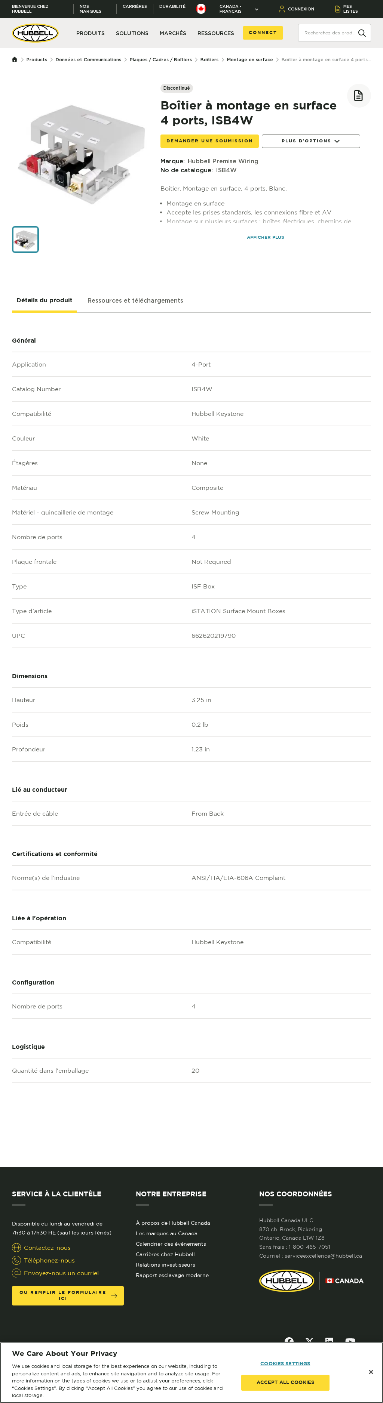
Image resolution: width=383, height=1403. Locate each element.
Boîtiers (209, 59)
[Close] (371, 1372)
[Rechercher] (362, 32)
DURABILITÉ (172, 6)
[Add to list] (359, 96)
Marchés (173, 33)
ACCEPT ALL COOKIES (285, 1383)
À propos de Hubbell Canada (173, 1223)
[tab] (44, 301)
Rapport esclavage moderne (172, 1275)
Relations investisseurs (165, 1265)
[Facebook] (289, 1342)
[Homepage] (16, 60)
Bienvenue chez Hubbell (30, 9)
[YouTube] (350, 1342)
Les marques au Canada (166, 1233)
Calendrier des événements (171, 1244)
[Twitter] (309, 1342)
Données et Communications (88, 59)
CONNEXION (301, 9)
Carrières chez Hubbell (165, 1254)
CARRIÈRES (135, 6)
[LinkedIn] (329, 1342)
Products (37, 59)
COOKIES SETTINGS (285, 1364)
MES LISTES (350, 9)
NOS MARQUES (90, 9)
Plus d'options (306, 141)
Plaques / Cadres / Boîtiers (161, 59)
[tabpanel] (191, 740)
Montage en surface (250, 59)
